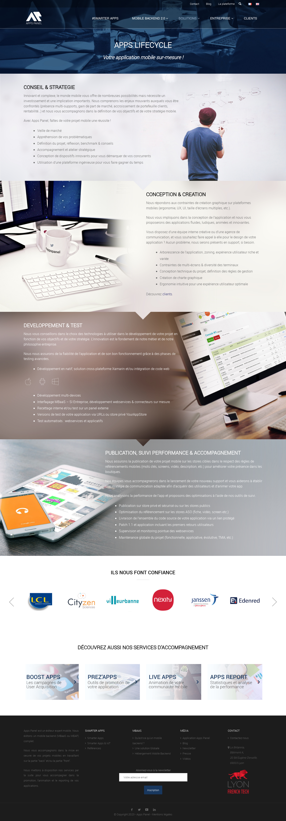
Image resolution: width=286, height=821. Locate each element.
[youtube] (146, 808)
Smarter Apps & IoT (98, 743)
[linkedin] (154, 808)
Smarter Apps (95, 738)
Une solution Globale (146, 748)
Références (93, 748)
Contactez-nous (239, 738)
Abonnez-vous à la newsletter (153, 770)
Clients (250, 18)
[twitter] (139, 808)
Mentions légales (162, 814)
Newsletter (188, 748)
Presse (186, 753)
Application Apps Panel (195, 738)
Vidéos (186, 759)
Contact (194, 4)
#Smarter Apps (105, 18)
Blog (208, 4)
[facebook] (131, 808)
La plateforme (226, 4)
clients (167, 294)
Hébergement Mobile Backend (152, 753)
